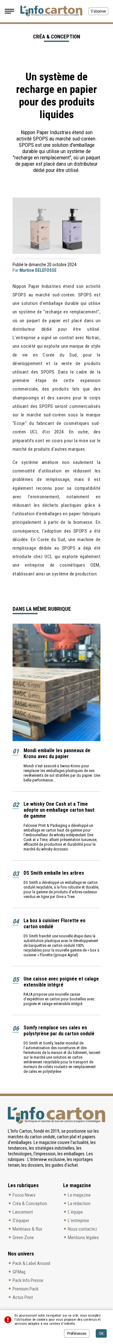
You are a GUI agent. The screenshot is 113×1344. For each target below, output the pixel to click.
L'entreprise (78, 1220)
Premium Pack (26, 1289)
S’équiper (21, 1220)
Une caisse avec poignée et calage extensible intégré (61, 982)
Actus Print (23, 1297)
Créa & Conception (30, 1203)
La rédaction (79, 1203)
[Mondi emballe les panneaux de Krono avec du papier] (56, 682)
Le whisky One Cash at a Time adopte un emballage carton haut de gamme (59, 810)
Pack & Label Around (31, 1263)
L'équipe (75, 1212)
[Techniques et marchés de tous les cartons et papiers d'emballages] (51, 11)
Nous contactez (82, 1229)
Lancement (23, 1212)
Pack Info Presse (28, 1280)
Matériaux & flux (27, 1229)
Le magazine (79, 1195)
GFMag (19, 1272)
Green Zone (23, 1237)
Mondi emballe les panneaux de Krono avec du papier (57, 753)
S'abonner (98, 11)
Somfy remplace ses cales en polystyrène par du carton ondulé (59, 1031)
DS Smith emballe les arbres (54, 873)
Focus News (24, 1195)
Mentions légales (83, 1237)
